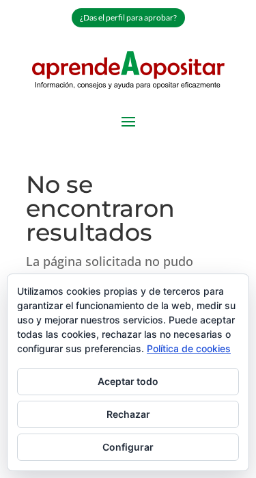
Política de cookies (189, 348)
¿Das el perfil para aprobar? (128, 17)
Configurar (128, 447)
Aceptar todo (128, 381)
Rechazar (128, 414)
